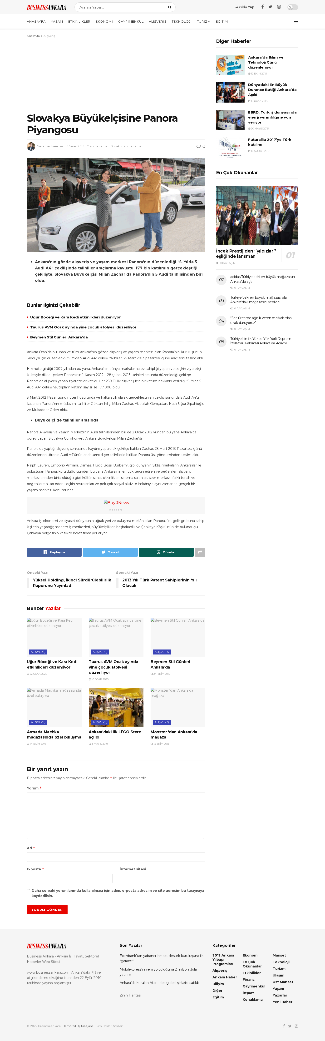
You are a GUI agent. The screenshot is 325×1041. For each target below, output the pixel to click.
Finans (249, 979)
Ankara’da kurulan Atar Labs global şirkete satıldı (159, 983)
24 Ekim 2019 (161, 673)
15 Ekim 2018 (161, 743)
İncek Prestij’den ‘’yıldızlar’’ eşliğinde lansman (246, 253)
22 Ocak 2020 (38, 673)
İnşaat (248, 993)
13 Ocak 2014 (259, 101)
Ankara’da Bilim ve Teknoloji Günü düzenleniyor (265, 62)
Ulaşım (278, 975)
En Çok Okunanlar (252, 964)
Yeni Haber (282, 1002)
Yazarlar (280, 995)
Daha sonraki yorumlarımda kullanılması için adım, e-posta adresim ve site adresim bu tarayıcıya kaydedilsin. (118, 893)
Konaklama (253, 999)
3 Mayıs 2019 (99, 743)
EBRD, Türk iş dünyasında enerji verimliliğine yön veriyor (272, 117)
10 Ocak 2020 (99, 679)
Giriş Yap (246, 7)
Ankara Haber (224, 977)
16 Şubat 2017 (260, 151)
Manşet (279, 955)
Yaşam (57, 21)
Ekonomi (104, 21)
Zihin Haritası (130, 995)
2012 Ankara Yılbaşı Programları (223, 959)
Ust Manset (283, 982)
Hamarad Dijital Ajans (78, 1026)
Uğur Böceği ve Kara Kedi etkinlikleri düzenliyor (75, 317)
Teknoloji (182, 21)
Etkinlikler (79, 21)
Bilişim (218, 984)
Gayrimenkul (131, 21)
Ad (31, 848)
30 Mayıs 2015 (259, 128)
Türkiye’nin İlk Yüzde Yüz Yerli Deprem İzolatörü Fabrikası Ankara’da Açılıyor (260, 341)
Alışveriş (158, 21)
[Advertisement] (116, 74)
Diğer (217, 990)
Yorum (34, 788)
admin (52, 146)
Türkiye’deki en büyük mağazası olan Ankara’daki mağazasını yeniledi (259, 299)
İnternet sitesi (133, 869)
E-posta (35, 869)
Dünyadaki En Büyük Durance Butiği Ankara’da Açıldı (272, 89)
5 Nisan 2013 (75, 146)
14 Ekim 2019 (37, 743)
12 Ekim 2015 (258, 73)
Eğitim (222, 21)
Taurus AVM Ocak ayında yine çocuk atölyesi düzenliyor (83, 327)
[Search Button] (171, 7)
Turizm (204, 21)
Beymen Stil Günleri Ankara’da (59, 337)
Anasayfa (36, 21)
